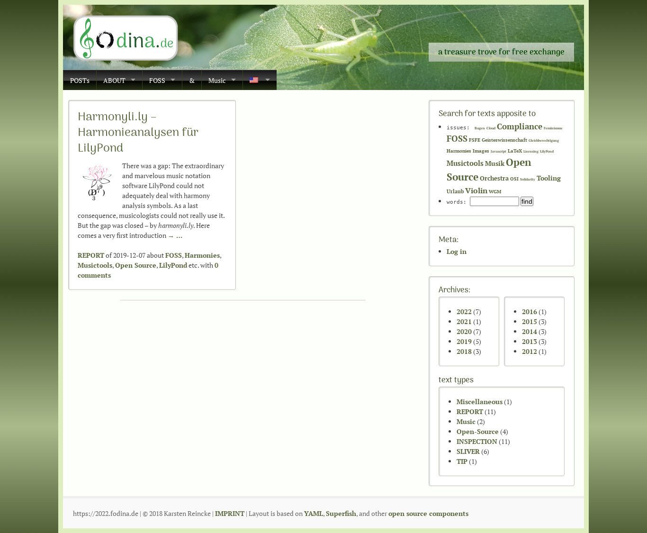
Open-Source (478, 431)
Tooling (549, 178)
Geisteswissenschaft (504, 140)
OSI (514, 179)
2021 (464, 321)
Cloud (490, 128)
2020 (464, 331)
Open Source (135, 265)
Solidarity (527, 179)
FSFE (474, 140)
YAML (313, 513)
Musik (494, 163)
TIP (462, 461)
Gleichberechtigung (544, 140)
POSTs (80, 80)
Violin (476, 190)
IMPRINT (229, 513)
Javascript (498, 151)
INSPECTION (477, 441)
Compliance (519, 126)
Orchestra (494, 178)
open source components (428, 513)
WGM (495, 192)
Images (481, 151)
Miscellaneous (480, 401)
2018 (464, 351)
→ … (175, 235)
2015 (529, 321)
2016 (529, 311)
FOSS (157, 80)
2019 (464, 341)
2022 (464, 311)
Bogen (480, 128)
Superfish (341, 513)
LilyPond (173, 265)
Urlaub (455, 191)
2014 (529, 331)
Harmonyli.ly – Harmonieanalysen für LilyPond (138, 133)
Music (217, 80)
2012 (529, 351)
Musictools (95, 265)
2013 (529, 341)
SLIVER (468, 451)
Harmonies (202, 255)
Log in (457, 251)
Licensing (531, 151)
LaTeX (515, 151)
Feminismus (553, 128)
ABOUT (114, 80)
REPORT (91, 255)
